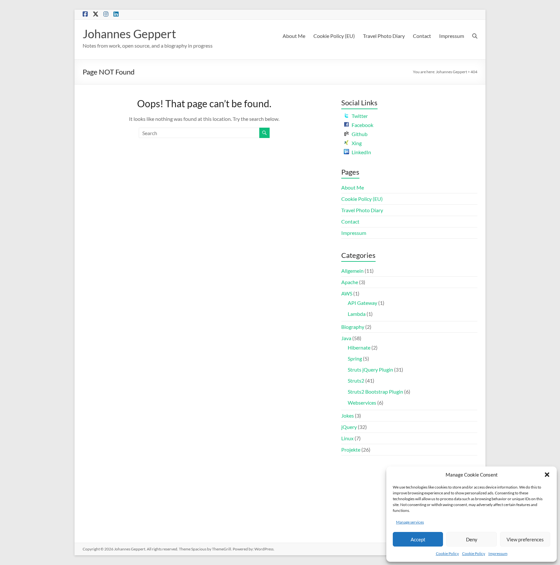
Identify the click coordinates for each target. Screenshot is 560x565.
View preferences (525, 539)
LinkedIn (361, 152)
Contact (422, 36)
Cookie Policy (447, 553)
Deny (471, 539)
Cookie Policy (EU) (334, 36)
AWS (346, 293)
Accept (418, 539)
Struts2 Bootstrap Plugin (375, 391)
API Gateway (362, 303)
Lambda (357, 314)
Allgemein (352, 271)
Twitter (360, 116)
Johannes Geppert (129, 34)
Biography (352, 327)
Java (346, 338)
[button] (547, 474)
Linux (347, 438)
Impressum (498, 553)
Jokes (347, 415)
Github (360, 134)
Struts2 (356, 380)
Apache (349, 282)
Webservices (362, 402)
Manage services (410, 522)
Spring (355, 358)
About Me (294, 36)
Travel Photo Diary (384, 36)
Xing (357, 143)
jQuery (349, 427)
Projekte (350, 449)
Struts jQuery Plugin (370, 369)
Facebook (362, 125)
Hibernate (359, 347)
